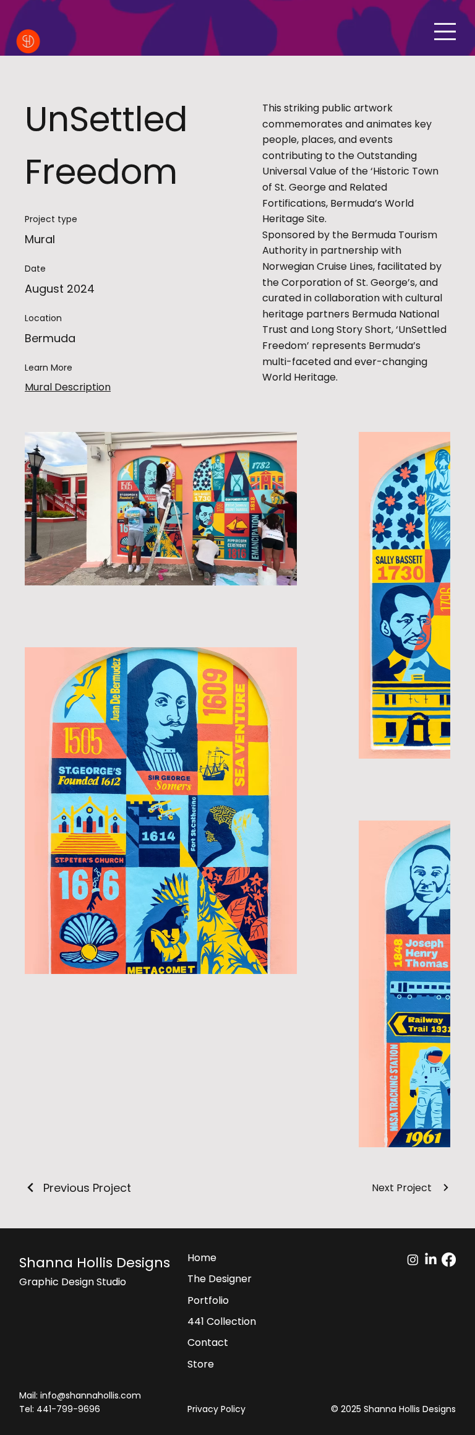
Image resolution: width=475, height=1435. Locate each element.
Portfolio (208, 1300)
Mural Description (68, 387)
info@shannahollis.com (90, 1395)
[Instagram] (413, 1259)
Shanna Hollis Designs (94, 1262)
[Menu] (445, 31)
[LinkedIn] (431, 1259)
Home (201, 1258)
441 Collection (221, 1321)
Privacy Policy (216, 1409)
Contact (207, 1342)
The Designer (219, 1279)
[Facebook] (449, 1259)
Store (200, 1364)
